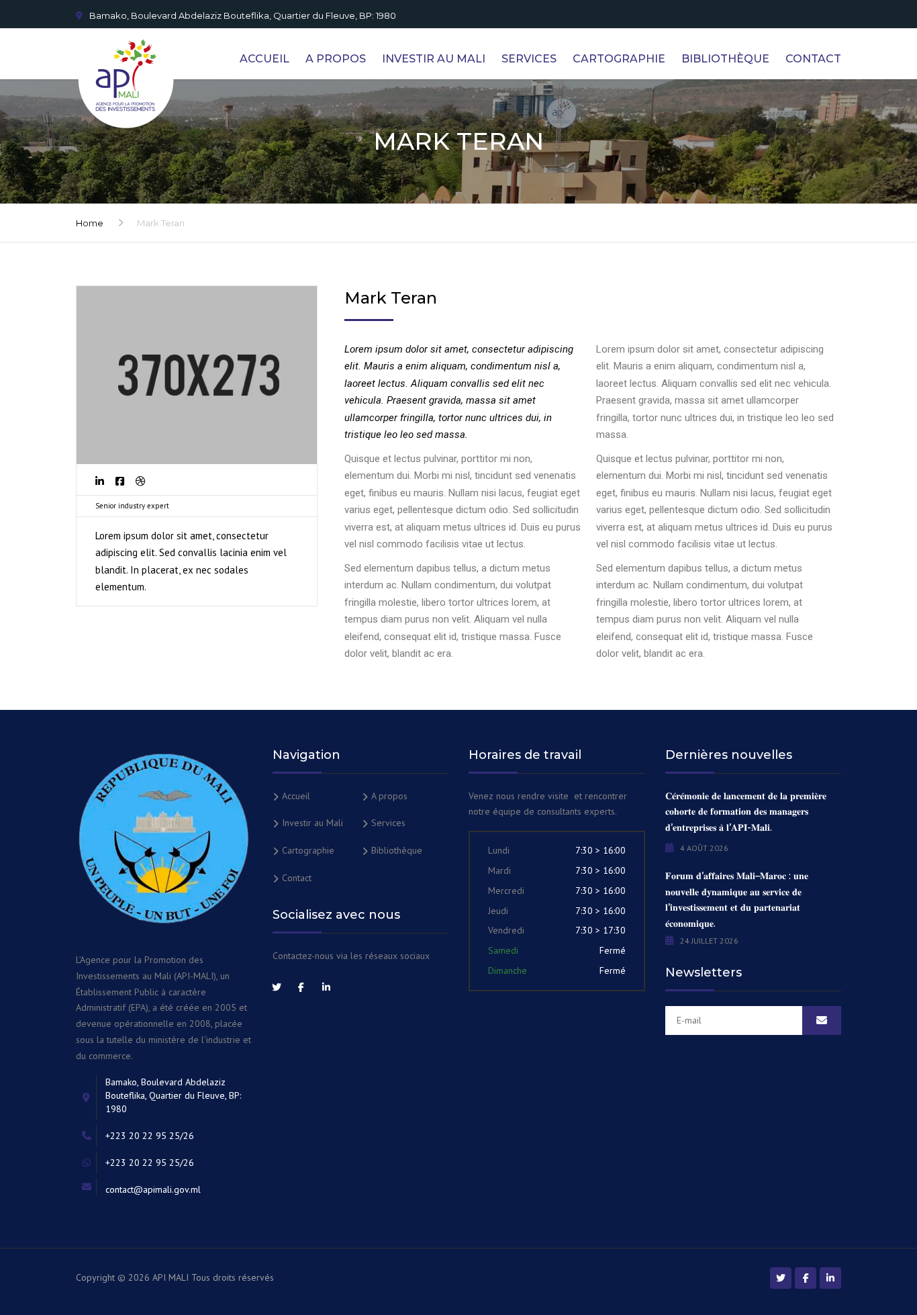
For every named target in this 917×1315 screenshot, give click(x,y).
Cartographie (619, 58)
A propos (335, 58)
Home (89, 223)
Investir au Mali (433, 58)
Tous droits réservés (232, 1277)
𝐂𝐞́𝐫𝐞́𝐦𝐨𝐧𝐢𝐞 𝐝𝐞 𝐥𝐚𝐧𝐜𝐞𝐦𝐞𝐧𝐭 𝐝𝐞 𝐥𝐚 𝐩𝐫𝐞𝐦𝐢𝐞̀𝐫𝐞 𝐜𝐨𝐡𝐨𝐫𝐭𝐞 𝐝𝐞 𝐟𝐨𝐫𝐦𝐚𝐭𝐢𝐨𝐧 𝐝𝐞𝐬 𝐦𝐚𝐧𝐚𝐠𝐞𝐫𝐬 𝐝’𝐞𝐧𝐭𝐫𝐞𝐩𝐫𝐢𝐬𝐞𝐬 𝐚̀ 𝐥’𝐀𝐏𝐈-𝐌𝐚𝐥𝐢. (745, 812)
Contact (813, 58)
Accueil (264, 58)
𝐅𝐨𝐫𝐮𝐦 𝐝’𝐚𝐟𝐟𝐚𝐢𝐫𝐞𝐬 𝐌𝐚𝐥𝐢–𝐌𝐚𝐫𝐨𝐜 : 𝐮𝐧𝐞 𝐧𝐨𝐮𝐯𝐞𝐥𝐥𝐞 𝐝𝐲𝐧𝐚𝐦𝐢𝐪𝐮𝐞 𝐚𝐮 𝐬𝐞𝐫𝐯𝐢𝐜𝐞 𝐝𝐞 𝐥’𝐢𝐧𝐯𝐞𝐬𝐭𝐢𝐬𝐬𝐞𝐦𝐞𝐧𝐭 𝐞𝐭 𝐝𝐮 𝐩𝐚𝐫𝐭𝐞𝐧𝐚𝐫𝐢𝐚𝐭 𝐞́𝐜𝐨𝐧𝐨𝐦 (736, 899)
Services (529, 58)
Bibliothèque (725, 58)
